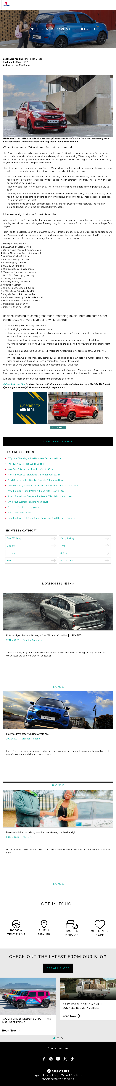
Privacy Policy (50, 1075)
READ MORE (58, 687)
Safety (63, 553)
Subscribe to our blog (14, 384)
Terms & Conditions (72, 1075)
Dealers (11, 545)
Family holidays (68, 538)
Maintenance (66, 560)
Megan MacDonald (21, 65)
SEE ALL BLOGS (58, 968)
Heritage (11, 553)
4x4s (62, 545)
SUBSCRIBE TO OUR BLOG (58, 441)
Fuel (9, 560)
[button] (54, 1038)
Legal (36, 1075)
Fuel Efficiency (14, 538)
